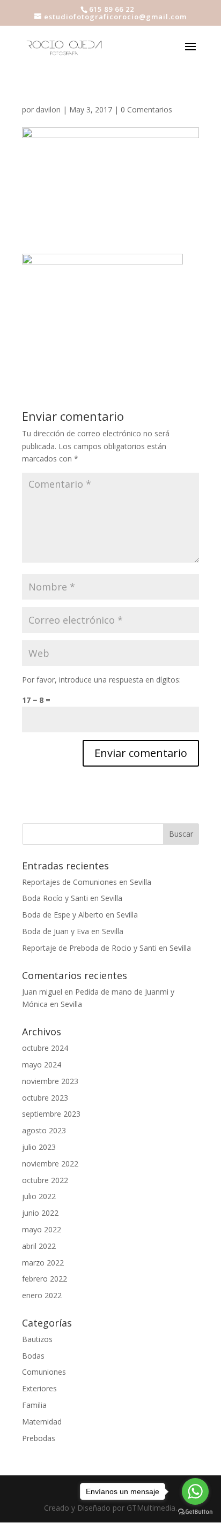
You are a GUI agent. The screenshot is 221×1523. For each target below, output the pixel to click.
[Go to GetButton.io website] (195, 1512)
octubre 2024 (45, 1048)
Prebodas (38, 1438)
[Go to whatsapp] (195, 1491)
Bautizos (37, 1339)
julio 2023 (39, 1147)
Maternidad (42, 1421)
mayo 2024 (41, 1064)
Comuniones (44, 1372)
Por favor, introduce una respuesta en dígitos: (101, 680)
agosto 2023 (44, 1130)
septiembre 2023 (51, 1114)
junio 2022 (40, 1213)
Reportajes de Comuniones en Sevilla (86, 882)
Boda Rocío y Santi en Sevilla (72, 898)
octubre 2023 (45, 1098)
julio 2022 (39, 1196)
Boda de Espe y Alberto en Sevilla (80, 915)
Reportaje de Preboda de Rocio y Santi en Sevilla (106, 948)
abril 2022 (39, 1246)
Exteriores (39, 1388)
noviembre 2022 (50, 1163)
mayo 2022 (41, 1229)
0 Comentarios (146, 109)
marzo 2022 (43, 1262)
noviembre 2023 (50, 1081)
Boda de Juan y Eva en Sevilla (72, 931)
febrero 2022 (44, 1279)
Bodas (33, 1356)
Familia (34, 1405)
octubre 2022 (45, 1180)
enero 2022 (42, 1295)
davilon (48, 109)
